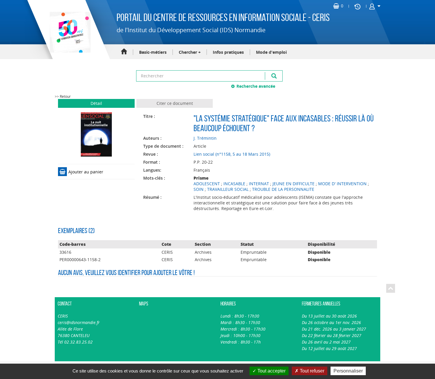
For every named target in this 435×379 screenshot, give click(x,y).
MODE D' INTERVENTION (342, 183)
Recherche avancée (255, 86)
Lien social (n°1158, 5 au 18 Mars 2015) (232, 154)
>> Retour (63, 96)
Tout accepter (271, 370)
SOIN (199, 189)
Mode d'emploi (271, 52)
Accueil (124, 52)
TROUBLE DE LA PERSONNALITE (283, 189)
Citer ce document (175, 103)
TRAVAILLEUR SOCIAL (228, 189)
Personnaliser (348, 370)
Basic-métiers (153, 52)
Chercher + (190, 52)
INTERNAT (259, 183)
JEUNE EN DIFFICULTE (294, 183)
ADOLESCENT (207, 183)
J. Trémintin (205, 138)
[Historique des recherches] (357, 6)
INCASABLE (234, 183)
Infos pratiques (228, 52)
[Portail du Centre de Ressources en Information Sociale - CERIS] (69, 32)
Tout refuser (311, 370)
